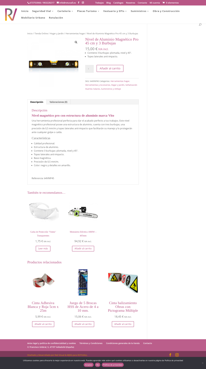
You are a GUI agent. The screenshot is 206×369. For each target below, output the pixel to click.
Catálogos (118, 3)
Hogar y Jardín (57, 33)
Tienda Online (41, 33)
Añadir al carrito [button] (83, 248)
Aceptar (88, 365)
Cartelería (64, 11)
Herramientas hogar (75, 33)
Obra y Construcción (166, 11)
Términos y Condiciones (90, 343)
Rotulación (56, 18)
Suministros (138, 11)
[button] (76, 42)
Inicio (25, 11)
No (97, 365)
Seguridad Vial (41, 11)
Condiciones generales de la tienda (123, 343)
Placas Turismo (87, 11)
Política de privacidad (112, 365)
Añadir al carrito (110, 68)
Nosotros (130, 3)
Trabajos (99, 3)
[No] (202, 363)
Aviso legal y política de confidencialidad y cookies (51, 343)
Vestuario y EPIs (113, 11)
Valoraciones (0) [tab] (58, 102)
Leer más (43, 248)
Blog (108, 3)
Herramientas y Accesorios (97, 85)
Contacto (142, 3)
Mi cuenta (155, 3)
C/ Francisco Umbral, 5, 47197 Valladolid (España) (50, 347)
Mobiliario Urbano (33, 18)
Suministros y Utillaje (111, 89)
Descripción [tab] (36, 102)
